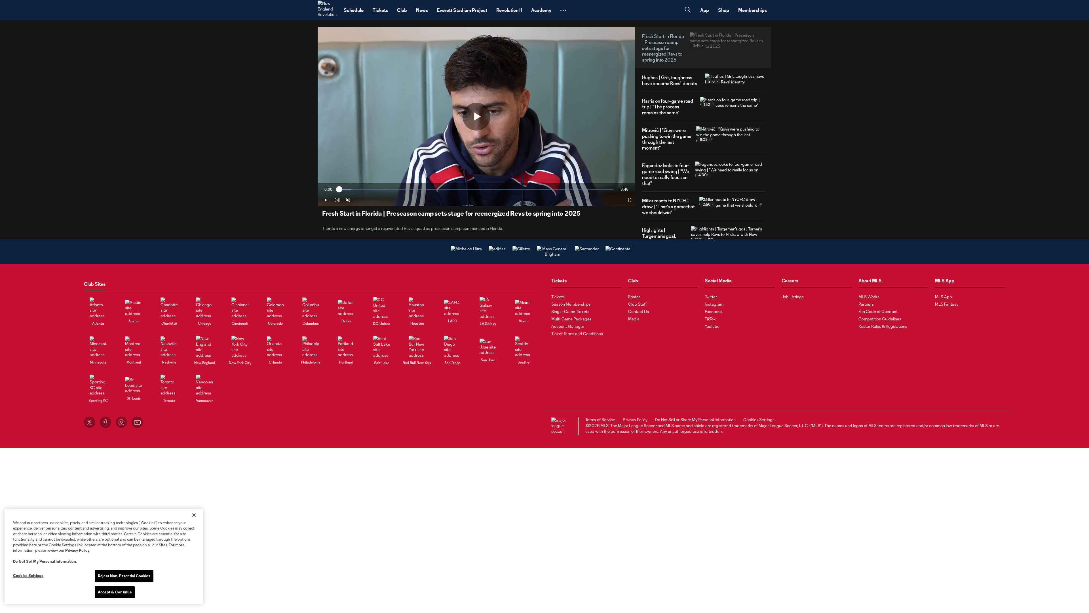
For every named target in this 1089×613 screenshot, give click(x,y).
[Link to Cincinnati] (239, 308)
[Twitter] (89, 422)
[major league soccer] (559, 425)
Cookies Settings (758, 419)
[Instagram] (121, 422)
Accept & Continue (115, 592)
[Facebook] (105, 422)
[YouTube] (137, 422)
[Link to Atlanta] (98, 308)
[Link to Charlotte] (169, 308)
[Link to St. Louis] (133, 385)
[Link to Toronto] (169, 385)
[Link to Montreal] (133, 347)
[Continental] (618, 248)
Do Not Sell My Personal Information (44, 561)
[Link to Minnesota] (98, 347)
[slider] (476, 189)
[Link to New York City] (239, 347)
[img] (337, 200)
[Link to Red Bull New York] (417, 347)
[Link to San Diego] (452, 347)
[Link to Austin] (133, 308)
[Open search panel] (687, 10)
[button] (563, 10)
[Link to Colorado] (275, 308)
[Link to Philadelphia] (310, 347)
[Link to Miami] (523, 308)
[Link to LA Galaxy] (488, 308)
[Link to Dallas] (346, 308)
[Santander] (587, 248)
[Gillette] (521, 248)
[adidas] (497, 248)
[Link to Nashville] (169, 347)
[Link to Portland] (346, 347)
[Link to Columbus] (310, 308)
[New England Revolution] (327, 10)
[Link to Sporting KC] (98, 385)
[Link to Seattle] (523, 347)
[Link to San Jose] (488, 347)
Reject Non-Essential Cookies (124, 576)
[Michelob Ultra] (466, 248)
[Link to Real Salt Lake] (381, 347)
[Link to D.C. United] (381, 308)
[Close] (194, 515)
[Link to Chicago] (204, 308)
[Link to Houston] (417, 308)
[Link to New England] (204, 347)
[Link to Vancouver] (204, 385)
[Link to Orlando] (275, 347)
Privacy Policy (77, 550)
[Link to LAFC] (452, 308)
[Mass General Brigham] (552, 254)
